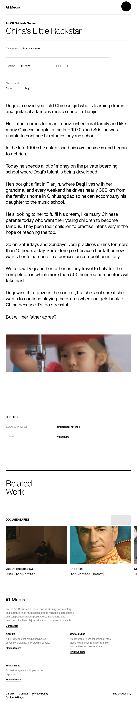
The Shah (76, 528)
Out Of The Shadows (19, 528)
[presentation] (116, 520)
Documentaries (25, 574)
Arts (10, 574)
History (98, 574)
